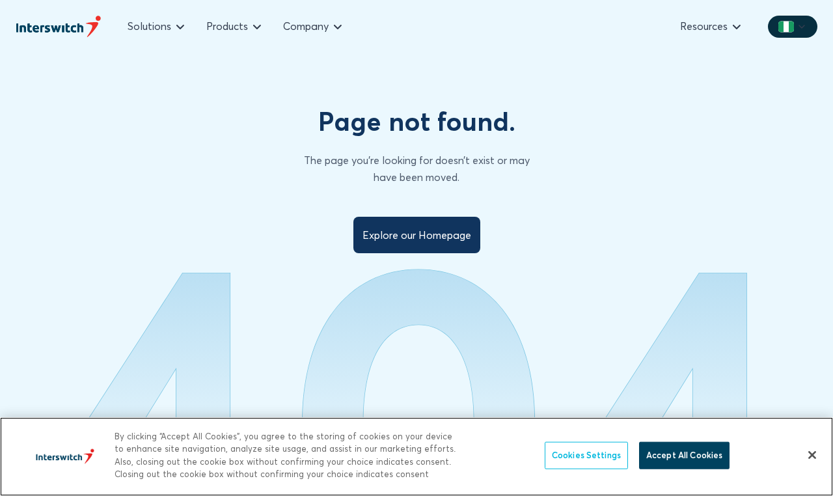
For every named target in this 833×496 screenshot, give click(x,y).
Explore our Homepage (416, 234)
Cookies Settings (586, 455)
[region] (416, 456)
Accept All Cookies (684, 455)
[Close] (812, 455)
